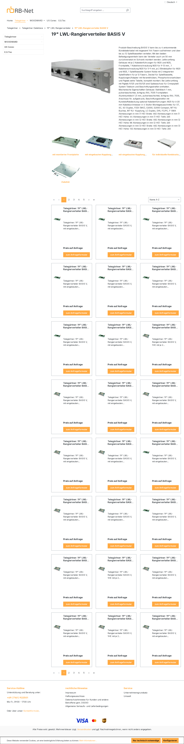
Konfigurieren (170, 740)
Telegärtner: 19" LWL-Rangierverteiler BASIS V (75, 210)
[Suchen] (127, 10)
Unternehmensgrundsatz (135, 692)
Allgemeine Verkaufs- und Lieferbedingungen (86, 706)
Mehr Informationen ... (88, 740)
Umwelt (127, 696)
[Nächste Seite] (88, 199)
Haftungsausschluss (74, 696)
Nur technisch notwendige (146, 740)
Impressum (70, 692)
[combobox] (102, 10)
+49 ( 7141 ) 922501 (17, 697)
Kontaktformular (31, 711)
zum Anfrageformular (76, 254)
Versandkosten (84, 729)
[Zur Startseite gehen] (20, 9)
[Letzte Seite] (93, 199)
